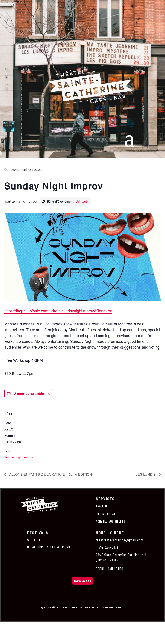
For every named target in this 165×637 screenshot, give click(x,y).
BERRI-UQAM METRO (109, 568)
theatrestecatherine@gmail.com (119, 540)
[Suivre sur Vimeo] (91, 600)
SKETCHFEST (35, 540)
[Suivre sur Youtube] (100, 600)
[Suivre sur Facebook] (64, 600)
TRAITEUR (102, 506)
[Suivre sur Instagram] (73, 600)
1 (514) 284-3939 (107, 547)
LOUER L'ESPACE (107, 514)
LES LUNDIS (146, 474)
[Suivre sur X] (82, 600)
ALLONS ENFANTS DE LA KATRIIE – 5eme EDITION (50, 474)
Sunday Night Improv (18, 457)
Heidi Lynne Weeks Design (109, 607)
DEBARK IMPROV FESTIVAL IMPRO (48, 547)
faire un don (82, 581)
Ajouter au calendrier (29, 393)
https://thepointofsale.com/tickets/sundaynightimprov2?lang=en (58, 310)
